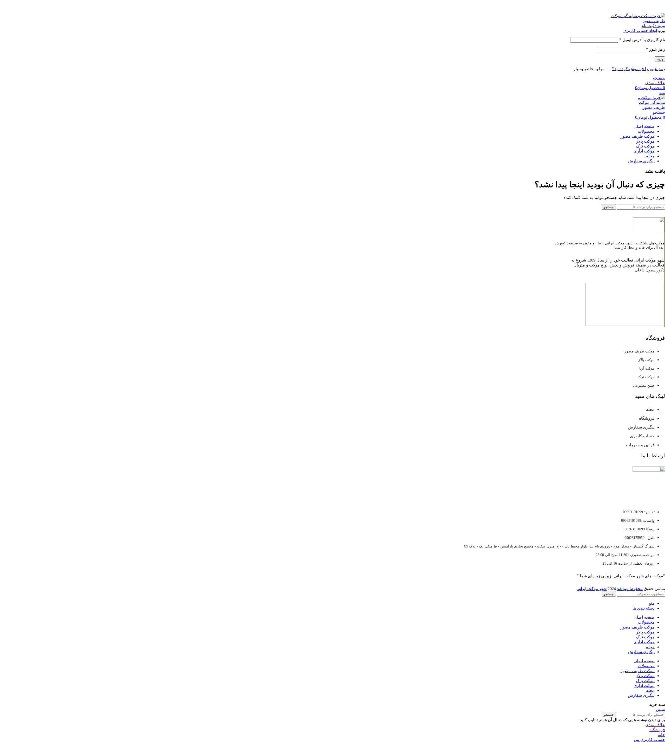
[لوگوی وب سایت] (632, 20)
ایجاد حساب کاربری (640, 30)
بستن (660, 709)
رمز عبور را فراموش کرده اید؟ (638, 68)
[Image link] (648, 231)
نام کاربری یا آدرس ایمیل (642, 39)
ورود (660, 59)
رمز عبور (655, 49)
